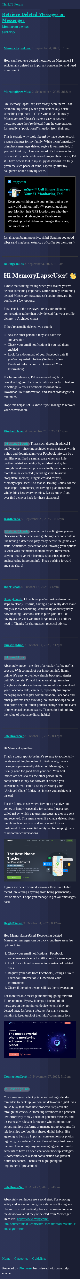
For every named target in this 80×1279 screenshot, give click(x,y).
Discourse (25, 1268)
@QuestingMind (17, 1089)
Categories (21, 1258)
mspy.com (19, 182)
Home (6, 1258)
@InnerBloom (15, 658)
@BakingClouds (17, 444)
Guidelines (39, 1258)
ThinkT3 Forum (12, 4)
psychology (8, 31)
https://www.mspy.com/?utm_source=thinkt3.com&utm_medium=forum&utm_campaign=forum (39, 1223)
